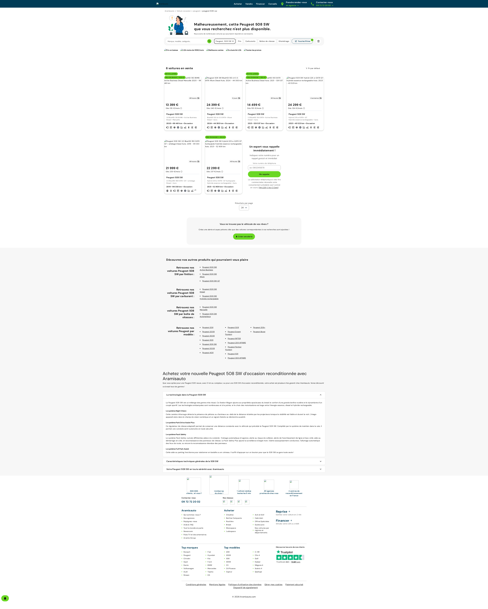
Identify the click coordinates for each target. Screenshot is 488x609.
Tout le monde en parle (193, 528)
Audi (186, 572)
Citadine (230, 515)
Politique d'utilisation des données (244, 584)
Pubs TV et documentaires (195, 534)
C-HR (257, 552)
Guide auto (259, 525)
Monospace (231, 528)
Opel (186, 562)
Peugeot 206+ (259, 327)
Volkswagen (189, 568)
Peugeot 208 (207, 327)
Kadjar (258, 562)
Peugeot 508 (233, 327)
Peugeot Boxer (259, 332)
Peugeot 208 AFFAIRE (237, 343)
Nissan (186, 575)
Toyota (210, 572)
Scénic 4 (258, 568)
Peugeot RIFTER (234, 338)
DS (209, 575)
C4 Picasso (231, 568)
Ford (210, 562)
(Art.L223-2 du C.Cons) (268, 187)
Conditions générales (196, 584)
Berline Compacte (234, 518)
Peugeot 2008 (208, 332)
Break (228, 525)
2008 (228, 555)
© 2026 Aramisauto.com (244, 596)
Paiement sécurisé (294, 584)
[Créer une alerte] (5, 598)
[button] (233, 41)
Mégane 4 (259, 565)
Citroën (187, 558)
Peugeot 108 (233, 354)
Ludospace (231, 531)
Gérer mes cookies (273, 584)
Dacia (186, 565)
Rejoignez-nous (190, 521)
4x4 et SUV (259, 515)
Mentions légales (217, 584)
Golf (256, 558)
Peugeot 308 (207, 340)
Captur (229, 572)
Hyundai (211, 555)
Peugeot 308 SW (209, 344)
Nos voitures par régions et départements (262, 530)
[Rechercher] (209, 41)
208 (228, 552)
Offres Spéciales (262, 521)
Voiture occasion (184, 11)
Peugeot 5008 (208, 348)
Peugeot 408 (208, 352)
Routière (230, 521)
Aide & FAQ (188, 525)
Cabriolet (259, 518)
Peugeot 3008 (208, 336)
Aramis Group (190, 538)
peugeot (196, 11)
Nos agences (189, 518)
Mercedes (212, 568)
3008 (228, 562)
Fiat (209, 552)
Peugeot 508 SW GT (211, 281)
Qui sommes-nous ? (192, 515)
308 (228, 558)
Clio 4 (257, 555)
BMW (210, 565)
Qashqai (258, 572)
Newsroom (188, 531)
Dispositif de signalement (245, 587)
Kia (209, 558)
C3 (227, 565)
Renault (187, 552)
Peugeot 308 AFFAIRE (237, 358)
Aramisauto (169, 11)
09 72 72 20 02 (190, 501)
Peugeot (187, 555)
